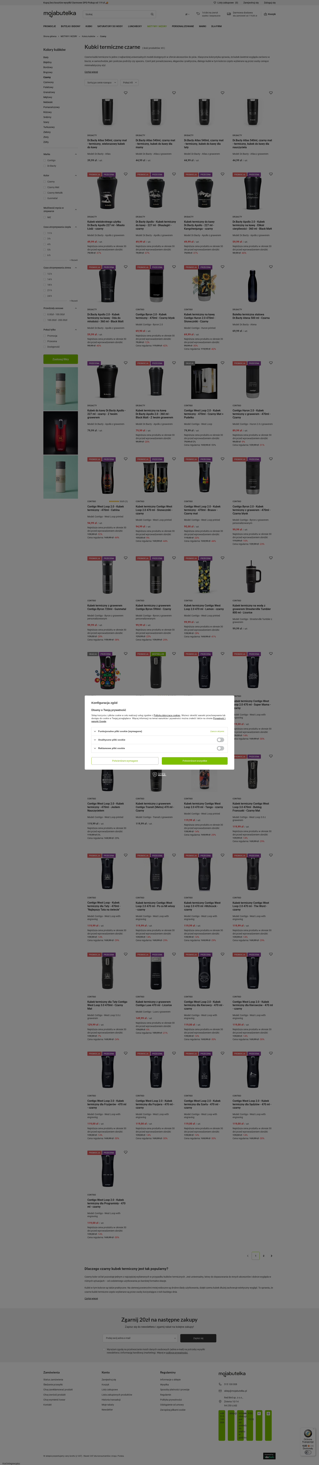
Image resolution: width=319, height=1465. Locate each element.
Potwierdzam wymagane (125, 760)
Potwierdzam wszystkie (195, 760)
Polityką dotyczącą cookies (167, 715)
